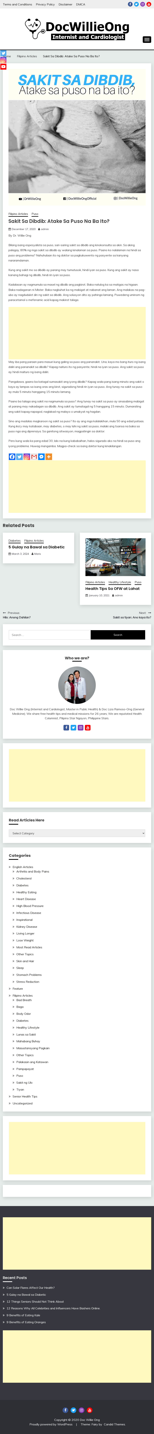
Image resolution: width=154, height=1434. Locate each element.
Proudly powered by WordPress (51, 1424)
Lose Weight (25, 940)
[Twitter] (19, 456)
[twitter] (73, 727)
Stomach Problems (29, 975)
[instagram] (80, 727)
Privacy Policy (45, 4)
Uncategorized (22, 1103)
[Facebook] (12, 456)
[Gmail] (34, 456)
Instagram (142, 4)
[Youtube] (3, 67)
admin (45, 229)
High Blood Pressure (30, 906)
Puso (35, 214)
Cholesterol (24, 878)
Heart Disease (26, 899)
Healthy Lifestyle (120, 582)
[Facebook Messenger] (41, 456)
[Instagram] (26, 456)
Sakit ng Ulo (24, 1082)
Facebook (130, 4)
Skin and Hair (25, 961)
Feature (18, 988)
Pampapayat (25, 1069)
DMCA (80, 4)
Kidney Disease (26, 926)
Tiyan (20, 1089)
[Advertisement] (77, 333)
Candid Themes (114, 1424)
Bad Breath (24, 1000)
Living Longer (25, 933)
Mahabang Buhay (28, 1041)
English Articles (23, 867)
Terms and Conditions (17, 4)
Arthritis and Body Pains (32, 871)
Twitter (136, 4)
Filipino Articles (18, 214)
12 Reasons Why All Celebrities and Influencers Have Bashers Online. (53, 1308)
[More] (48, 456)
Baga (19, 1007)
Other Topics (25, 954)
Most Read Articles (29, 947)
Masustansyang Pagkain (33, 1048)
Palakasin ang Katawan (32, 1062)
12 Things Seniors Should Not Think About (35, 1301)
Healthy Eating (26, 892)
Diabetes (14, 540)
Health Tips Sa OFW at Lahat (112, 588)
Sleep (20, 968)
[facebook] (66, 727)
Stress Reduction (27, 982)
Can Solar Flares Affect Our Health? (31, 1288)
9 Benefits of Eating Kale (23, 1315)
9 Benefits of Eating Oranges (26, 1322)
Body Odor (23, 1014)
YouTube (148, 4)
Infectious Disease (28, 913)
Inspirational (24, 920)
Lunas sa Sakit (26, 1034)
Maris (37, 553)
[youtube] (88, 727)
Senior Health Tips (25, 1096)
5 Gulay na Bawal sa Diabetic (36, 547)
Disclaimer (65, 4)
